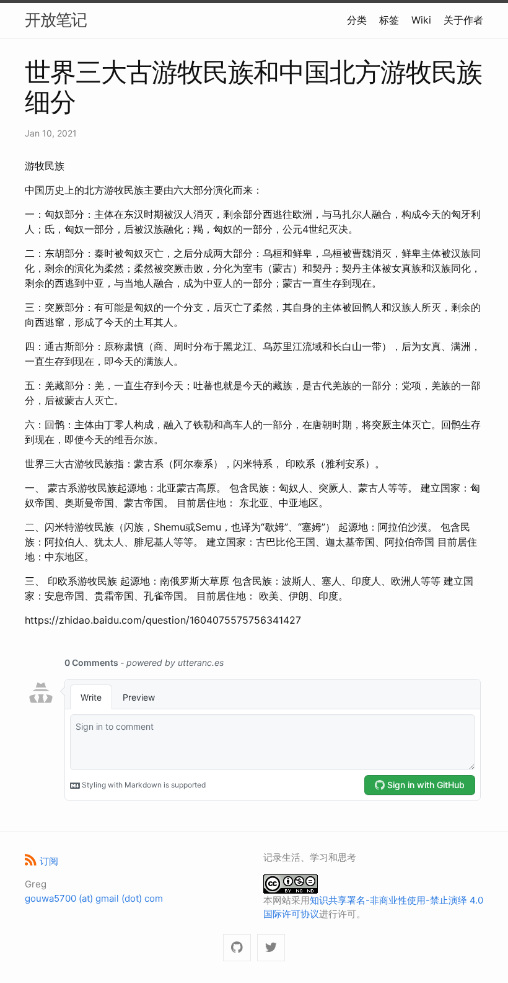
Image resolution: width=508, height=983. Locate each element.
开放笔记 (56, 19)
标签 (389, 20)
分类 (357, 20)
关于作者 (463, 20)
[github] (237, 948)
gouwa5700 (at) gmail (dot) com (94, 898)
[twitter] (271, 948)
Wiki (421, 20)
